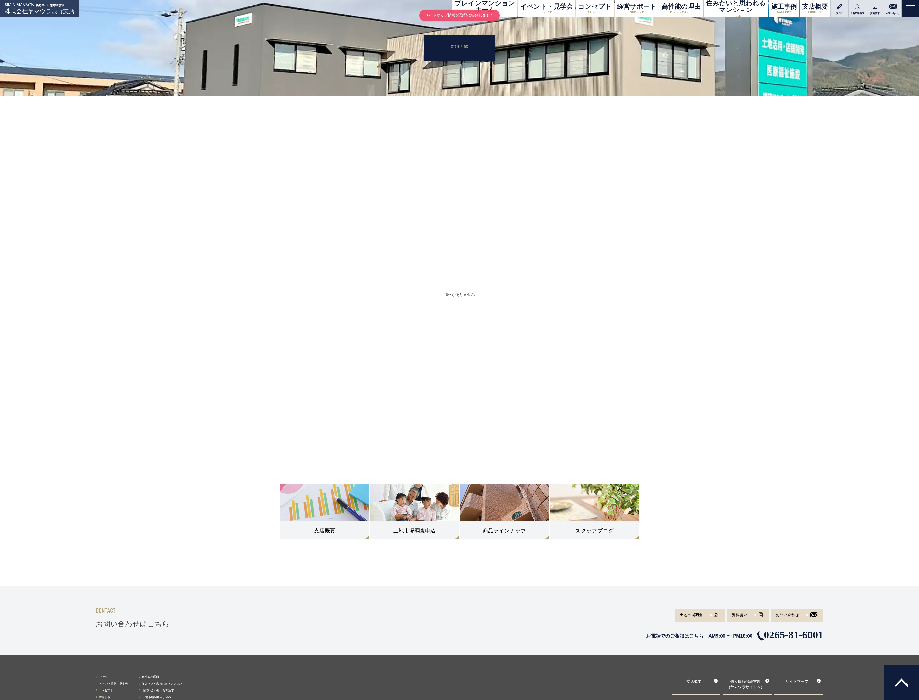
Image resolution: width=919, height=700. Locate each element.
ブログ (839, 13)
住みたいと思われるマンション (736, 8)
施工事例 (784, 8)
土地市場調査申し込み (156, 697)
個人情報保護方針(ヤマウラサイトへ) (745, 684)
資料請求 (875, 13)
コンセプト (595, 8)
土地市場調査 (857, 13)
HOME (103, 676)
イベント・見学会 (546, 8)
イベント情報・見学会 (113, 683)
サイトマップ (796, 681)
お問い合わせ (892, 13)
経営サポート (636, 8)
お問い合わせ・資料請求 (158, 690)
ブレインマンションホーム (485, 8)
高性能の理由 (681, 8)
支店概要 (815, 8)
